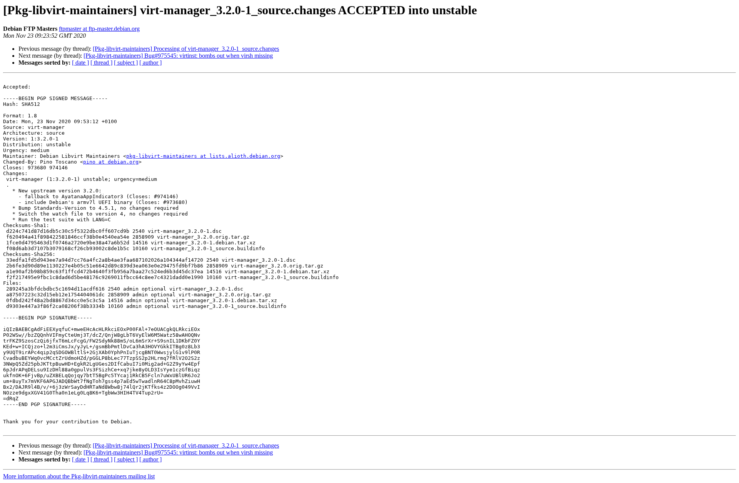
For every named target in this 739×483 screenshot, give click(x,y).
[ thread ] (101, 62)
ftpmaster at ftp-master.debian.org (99, 28)
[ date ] (80, 62)
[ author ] (150, 62)
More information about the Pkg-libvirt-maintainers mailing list (79, 476)
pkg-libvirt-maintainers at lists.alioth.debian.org (203, 156)
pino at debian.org (111, 162)
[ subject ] (126, 62)
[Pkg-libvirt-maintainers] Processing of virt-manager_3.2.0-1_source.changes (186, 48)
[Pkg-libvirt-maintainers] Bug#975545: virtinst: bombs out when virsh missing (178, 55)
